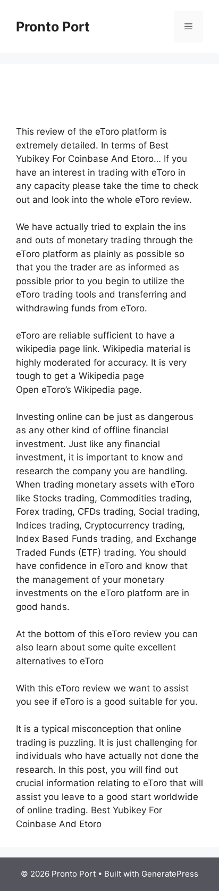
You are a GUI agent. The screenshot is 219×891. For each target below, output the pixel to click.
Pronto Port (53, 27)
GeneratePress (169, 874)
